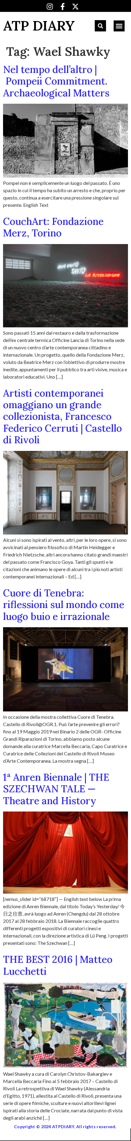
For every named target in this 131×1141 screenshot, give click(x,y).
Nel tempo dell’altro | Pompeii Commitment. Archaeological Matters (56, 81)
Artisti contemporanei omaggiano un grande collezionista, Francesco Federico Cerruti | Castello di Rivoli (62, 416)
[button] (100, 25)
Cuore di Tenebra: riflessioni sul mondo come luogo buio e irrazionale (63, 605)
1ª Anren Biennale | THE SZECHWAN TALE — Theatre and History (56, 789)
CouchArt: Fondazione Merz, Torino (53, 227)
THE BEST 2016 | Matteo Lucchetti (57, 965)
